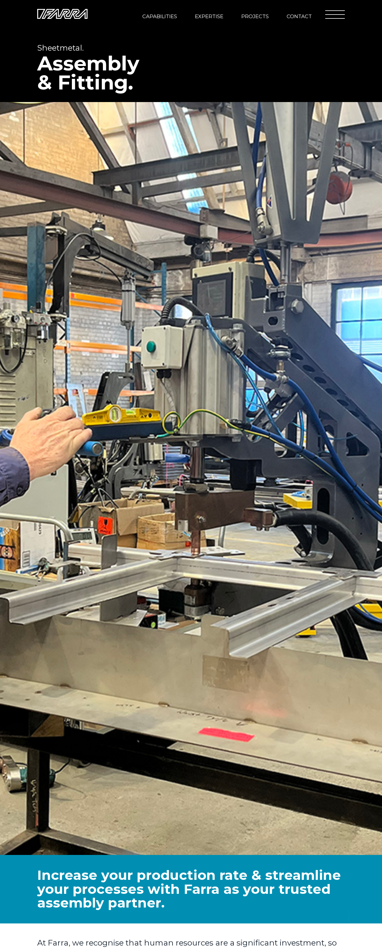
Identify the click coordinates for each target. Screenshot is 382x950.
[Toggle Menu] (335, 14)
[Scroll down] (349, 924)
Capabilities (159, 16)
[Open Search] (315, 14)
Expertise (209, 16)
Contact (299, 16)
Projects (255, 16)
